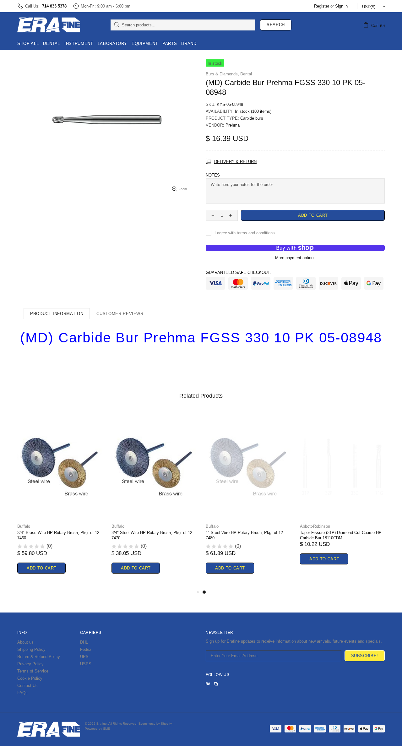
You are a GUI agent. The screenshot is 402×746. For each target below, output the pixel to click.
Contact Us (27, 685)
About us (25, 642)
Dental (246, 74)
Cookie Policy (29, 678)
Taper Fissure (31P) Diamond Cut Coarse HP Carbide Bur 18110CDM (341, 535)
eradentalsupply (48, 25)
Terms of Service (32, 671)
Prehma (232, 125)
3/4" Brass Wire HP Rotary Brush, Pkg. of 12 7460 (58, 535)
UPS (84, 656)
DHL (84, 642)
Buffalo (23, 526)
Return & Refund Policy (38, 656)
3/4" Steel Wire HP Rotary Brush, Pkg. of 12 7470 (151, 535)
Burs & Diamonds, (222, 74)
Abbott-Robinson (315, 526)
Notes (213, 175)
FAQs (22, 692)
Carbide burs (251, 118)
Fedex (85, 649)
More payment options (295, 257)
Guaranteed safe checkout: (238, 272)
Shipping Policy (31, 649)
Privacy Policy (30, 664)
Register (321, 6)
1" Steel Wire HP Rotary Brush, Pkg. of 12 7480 (244, 535)
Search (276, 24)
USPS (85, 664)
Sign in (341, 6)
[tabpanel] (248, 500)
